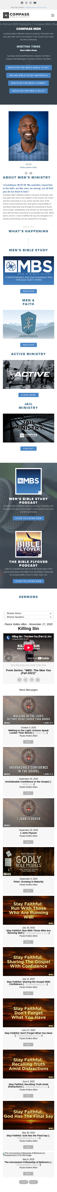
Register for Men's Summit (28, 83)
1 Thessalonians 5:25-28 (34, 1163)
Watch (28, 742)
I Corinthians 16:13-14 (14, 185)
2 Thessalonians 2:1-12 (35, 1086)
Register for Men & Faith (28, 91)
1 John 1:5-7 (40, 732)
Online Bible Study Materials (28, 75)
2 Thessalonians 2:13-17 (29, 1035)
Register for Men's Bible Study (28, 67)
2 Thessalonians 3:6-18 (36, 933)
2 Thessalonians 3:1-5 (35, 984)
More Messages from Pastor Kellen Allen (28, 665)
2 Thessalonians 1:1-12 (33, 1136)
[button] (52, 15)
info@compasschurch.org (35, 7)
